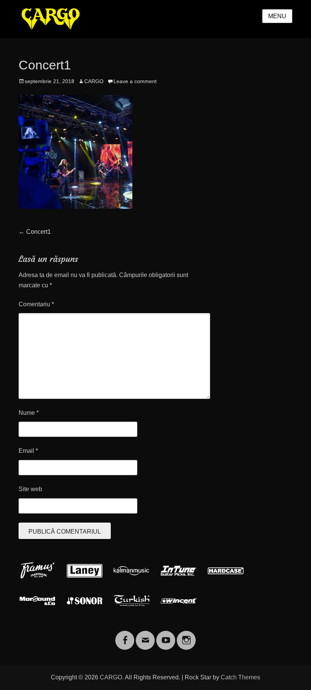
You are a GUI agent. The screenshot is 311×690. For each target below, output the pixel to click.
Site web (30, 489)
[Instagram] (186, 635)
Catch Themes (240, 677)
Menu (277, 16)
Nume (29, 413)
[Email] (145, 635)
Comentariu (36, 304)
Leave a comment (135, 81)
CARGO (94, 81)
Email (28, 450)
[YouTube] (165, 635)
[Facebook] (124, 635)
